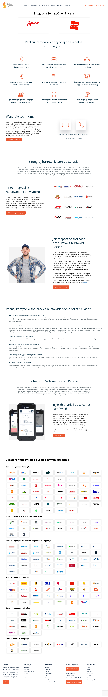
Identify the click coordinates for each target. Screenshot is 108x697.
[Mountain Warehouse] (60, 504)
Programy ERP (27, 674)
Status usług (90, 678)
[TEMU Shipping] (72, 602)
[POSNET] (60, 644)
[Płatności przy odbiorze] (48, 626)
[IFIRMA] (36, 565)
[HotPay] (12, 620)
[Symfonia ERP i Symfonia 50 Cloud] (72, 546)
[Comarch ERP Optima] (84, 546)
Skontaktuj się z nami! (14, 139)
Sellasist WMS (35, 5)
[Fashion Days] (12, 497)
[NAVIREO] (24, 546)
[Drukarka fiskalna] (72, 644)
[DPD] (60, 583)
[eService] (72, 620)
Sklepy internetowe (29, 672)
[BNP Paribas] (36, 620)
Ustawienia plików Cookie (51, 682)
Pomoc (88, 670)
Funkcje (26, 5)
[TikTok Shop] (84, 504)
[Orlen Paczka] (36, 589)
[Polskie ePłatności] (36, 626)
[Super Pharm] (60, 497)
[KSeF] (72, 565)
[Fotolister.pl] (36, 644)
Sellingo (47, 672)
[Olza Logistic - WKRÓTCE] (48, 596)
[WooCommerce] (48, 522)
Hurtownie (26, 670)
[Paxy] (48, 602)
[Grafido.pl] (48, 644)
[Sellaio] (24, 534)
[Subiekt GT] (60, 546)
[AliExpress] (48, 485)
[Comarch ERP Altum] (36, 552)
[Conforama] (24, 497)
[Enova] (48, 552)
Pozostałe (26, 680)
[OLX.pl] (48, 472)
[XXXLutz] (84, 497)
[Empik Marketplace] (60, 472)
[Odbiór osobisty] (48, 589)
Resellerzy (47, 670)
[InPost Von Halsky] (72, 504)
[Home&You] (84, 479)
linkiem (84, 282)
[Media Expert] (84, 491)
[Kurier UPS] (36, 583)
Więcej (6, 682)
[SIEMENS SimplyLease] (84, 614)
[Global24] (84, 596)
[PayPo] (60, 626)
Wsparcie (67, 5)
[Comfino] (24, 632)
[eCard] (60, 620)
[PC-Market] (84, 552)
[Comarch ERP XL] (96, 546)
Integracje (45, 5)
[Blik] (24, 620)
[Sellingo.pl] (12, 522)
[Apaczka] (96, 583)
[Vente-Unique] (48, 497)
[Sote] (84, 528)
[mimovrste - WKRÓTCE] (60, 510)
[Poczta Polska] (72, 583)
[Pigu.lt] (96, 479)
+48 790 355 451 (70, 676)
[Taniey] (60, 491)
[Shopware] (12, 528)
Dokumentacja (90, 674)
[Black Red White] (36, 485)
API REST (89, 676)
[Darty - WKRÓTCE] (24, 510)
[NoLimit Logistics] (72, 589)
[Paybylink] (96, 626)
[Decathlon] (72, 479)
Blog (46, 678)
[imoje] (96, 620)
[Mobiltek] (12, 626)
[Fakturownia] (84, 559)
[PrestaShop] (36, 522)
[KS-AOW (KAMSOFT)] (60, 552)
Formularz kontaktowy (74, 682)
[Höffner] (96, 497)
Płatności (26, 678)
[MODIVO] (60, 479)
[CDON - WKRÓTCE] (36, 510)
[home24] (48, 491)
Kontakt (59, 5)
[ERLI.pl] (72, 472)
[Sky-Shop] (60, 528)
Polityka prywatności (92, 680)
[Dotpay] (24, 614)
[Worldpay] (96, 614)
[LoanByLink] (12, 632)
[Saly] (96, 522)
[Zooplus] (12, 504)
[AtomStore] (72, 528)
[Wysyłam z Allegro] (96, 589)
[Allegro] (12, 472)
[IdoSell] (60, 522)
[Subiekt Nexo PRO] (48, 546)
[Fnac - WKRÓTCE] (12, 510)
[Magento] (24, 522)
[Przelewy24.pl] (60, 614)
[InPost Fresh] (24, 479)
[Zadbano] (12, 596)
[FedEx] (12, 589)
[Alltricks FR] (48, 504)
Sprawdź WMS (59, 436)
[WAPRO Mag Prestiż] (24, 552)
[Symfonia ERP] (60, 559)
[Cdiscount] (96, 485)
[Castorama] (24, 485)
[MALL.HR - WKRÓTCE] (72, 510)
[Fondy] (84, 620)
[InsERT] (60, 571)
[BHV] (36, 504)
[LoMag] (72, 552)
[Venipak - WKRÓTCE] (96, 596)
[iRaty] (84, 626)
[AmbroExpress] (60, 589)
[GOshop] (12, 534)
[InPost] (24, 602)
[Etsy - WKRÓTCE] (84, 485)
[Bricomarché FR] (24, 504)
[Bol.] (96, 491)
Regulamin (89, 672)
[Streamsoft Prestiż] (24, 559)
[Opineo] (24, 644)
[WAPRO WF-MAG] (12, 546)
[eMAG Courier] (84, 602)
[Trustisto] (96, 644)
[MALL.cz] (72, 491)
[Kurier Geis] (84, 583)
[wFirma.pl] (36, 546)
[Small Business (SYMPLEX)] (12, 559)
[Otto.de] (36, 479)
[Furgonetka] (24, 589)
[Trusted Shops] (12, 650)
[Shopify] (36, 528)
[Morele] (12, 485)
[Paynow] (24, 626)
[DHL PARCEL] (24, 583)
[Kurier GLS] (48, 583)
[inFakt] (96, 559)
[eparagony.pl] (24, 565)
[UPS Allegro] (84, 589)
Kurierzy (26, 676)
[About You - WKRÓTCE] (48, 510)
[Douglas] (72, 485)
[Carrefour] (36, 497)
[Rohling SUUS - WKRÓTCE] (36, 596)
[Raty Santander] (72, 614)
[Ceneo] (12, 644)
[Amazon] (96, 472)
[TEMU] (12, 491)
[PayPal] (48, 614)
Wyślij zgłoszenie (72, 669)
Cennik (53, 5)
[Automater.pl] (84, 644)
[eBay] (24, 472)
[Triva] (72, 559)
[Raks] (96, 552)
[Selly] (96, 528)
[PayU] (36, 614)
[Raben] (24, 596)
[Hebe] (60, 485)
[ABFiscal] (24, 650)
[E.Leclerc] (72, 497)
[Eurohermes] (60, 596)
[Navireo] (60, 565)
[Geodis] (72, 596)
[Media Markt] (36, 491)
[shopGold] (24, 528)
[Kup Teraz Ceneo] (84, 472)
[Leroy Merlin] (24, 491)
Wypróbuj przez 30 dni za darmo (93, 5)
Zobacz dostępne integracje (16, 213)
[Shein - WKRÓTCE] (96, 504)
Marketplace (27, 668)
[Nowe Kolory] (12, 602)
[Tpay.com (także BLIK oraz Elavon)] (12, 614)
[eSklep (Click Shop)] (72, 522)
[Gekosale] (84, 522)
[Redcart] (48, 528)
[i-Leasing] (72, 626)
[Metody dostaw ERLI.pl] (36, 602)
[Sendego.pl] (12, 583)
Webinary (47, 676)
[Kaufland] (48, 479)
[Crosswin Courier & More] (60, 602)
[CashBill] (48, 620)
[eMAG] (12, 479)
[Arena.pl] (36, 472)
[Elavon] (36, 632)
